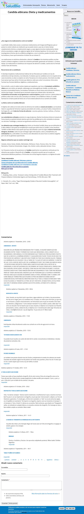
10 (38, 460)
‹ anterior (13, 460)
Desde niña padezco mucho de (73, 133)
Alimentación (51, 6)
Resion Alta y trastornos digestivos (74, 112)
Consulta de (69, 126)
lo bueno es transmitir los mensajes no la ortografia (23, 420)
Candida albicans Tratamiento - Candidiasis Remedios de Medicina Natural (74, 88)
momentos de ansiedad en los (73, 120)
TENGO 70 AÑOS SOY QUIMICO (12, 453)
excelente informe (70, 127)
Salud (58, 6)
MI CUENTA (67, 156)
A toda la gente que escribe (9, 372)
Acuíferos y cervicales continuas (73, 130)
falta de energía (69, 111)
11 (41, 460)
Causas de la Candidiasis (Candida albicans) (73, 96)
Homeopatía (36, 6)
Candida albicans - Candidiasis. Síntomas (72, 69)
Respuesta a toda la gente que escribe (15, 391)
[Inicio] (10, 4)
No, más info (70, 508)
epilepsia (68, 144)
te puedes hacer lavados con (13, 335)
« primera (6, 460)
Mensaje (11, 436)
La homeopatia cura (70, 149)
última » (56, 460)
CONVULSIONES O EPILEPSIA (72, 145)
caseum (68, 109)
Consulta (68, 139)
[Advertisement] (15, 25)
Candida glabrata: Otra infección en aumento (15, 167)
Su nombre (4, 467)
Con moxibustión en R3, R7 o (72, 136)
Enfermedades (27, 6)
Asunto (3, 474)
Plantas (43, 6)
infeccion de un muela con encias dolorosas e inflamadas (73, 116)
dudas (67, 153)
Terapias (64, 6)
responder (7, 285)
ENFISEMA (68, 108)
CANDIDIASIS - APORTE (10, 246)
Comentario (5, 480)
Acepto (61, 508)
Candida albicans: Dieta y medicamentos (73, 75)
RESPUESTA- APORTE (12, 293)
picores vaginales (9, 353)
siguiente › (50, 460)
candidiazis (7, 320)
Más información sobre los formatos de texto (45, 494)
